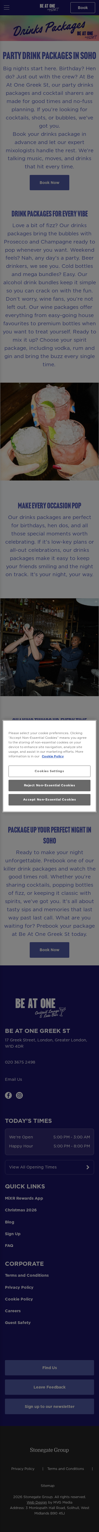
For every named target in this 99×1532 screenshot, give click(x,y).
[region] (49, 766)
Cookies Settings (49, 771)
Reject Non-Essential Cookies (49, 785)
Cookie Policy (53, 756)
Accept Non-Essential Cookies (49, 799)
